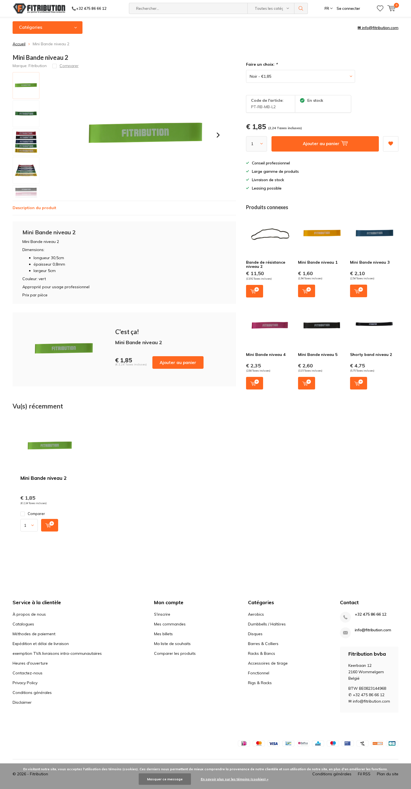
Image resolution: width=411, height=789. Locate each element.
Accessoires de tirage (268, 663)
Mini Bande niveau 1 (317, 262)
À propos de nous (29, 614)
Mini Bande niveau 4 (265, 354)
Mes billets (163, 633)
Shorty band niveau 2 (371, 354)
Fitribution (38, 65)
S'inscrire (162, 614)
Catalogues (23, 624)
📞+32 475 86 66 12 (89, 8)
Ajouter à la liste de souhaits (390, 144)
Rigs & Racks (260, 682)
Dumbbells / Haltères (267, 624)
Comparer (36, 513)
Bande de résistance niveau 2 (265, 264)
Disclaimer (22, 702)
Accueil (19, 43)
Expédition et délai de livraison (41, 643)
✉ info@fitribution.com (378, 27)
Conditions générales (32, 692)
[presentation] (218, 135)
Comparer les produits (175, 653)
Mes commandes (170, 624)
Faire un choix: (261, 64)
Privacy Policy (25, 682)
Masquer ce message (165, 779)
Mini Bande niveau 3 (369, 262)
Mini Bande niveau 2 (43, 478)
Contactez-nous (27, 672)
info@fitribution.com (373, 630)
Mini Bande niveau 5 (317, 354)
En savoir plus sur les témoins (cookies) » (234, 779)
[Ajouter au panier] (49, 525)
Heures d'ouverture (30, 663)
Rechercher (301, 8)
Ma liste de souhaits (172, 643)
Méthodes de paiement (34, 633)
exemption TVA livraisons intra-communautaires (57, 653)
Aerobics (256, 614)
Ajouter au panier (178, 362)
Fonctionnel (258, 672)
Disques (255, 633)
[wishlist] (380, 8)
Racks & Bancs (261, 653)
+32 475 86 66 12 (370, 614)
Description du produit (34, 207)
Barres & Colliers (263, 643)
